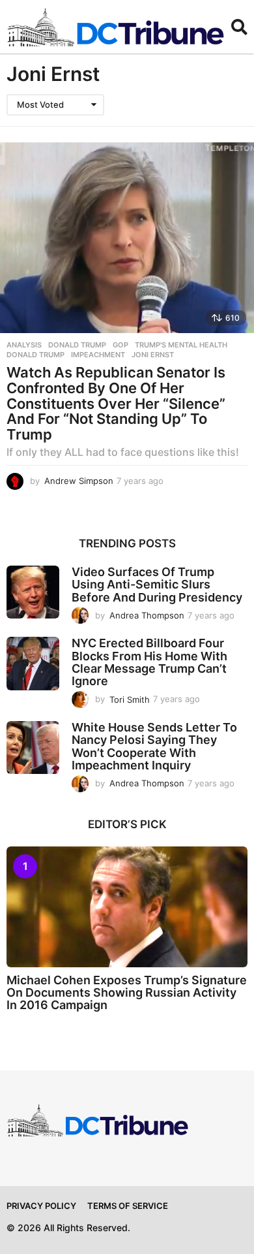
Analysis (24, 345)
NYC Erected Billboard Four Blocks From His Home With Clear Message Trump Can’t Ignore (149, 662)
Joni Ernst (153, 355)
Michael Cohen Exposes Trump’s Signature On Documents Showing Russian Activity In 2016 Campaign (127, 992)
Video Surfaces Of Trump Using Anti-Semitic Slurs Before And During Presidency (157, 584)
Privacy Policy (41, 1205)
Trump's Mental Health (181, 345)
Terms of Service (127, 1205)
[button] (239, 27)
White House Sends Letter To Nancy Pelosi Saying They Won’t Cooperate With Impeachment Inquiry (154, 746)
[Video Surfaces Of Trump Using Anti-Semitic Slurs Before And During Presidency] (33, 592)
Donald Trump (77, 345)
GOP (120, 345)
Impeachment (98, 355)
